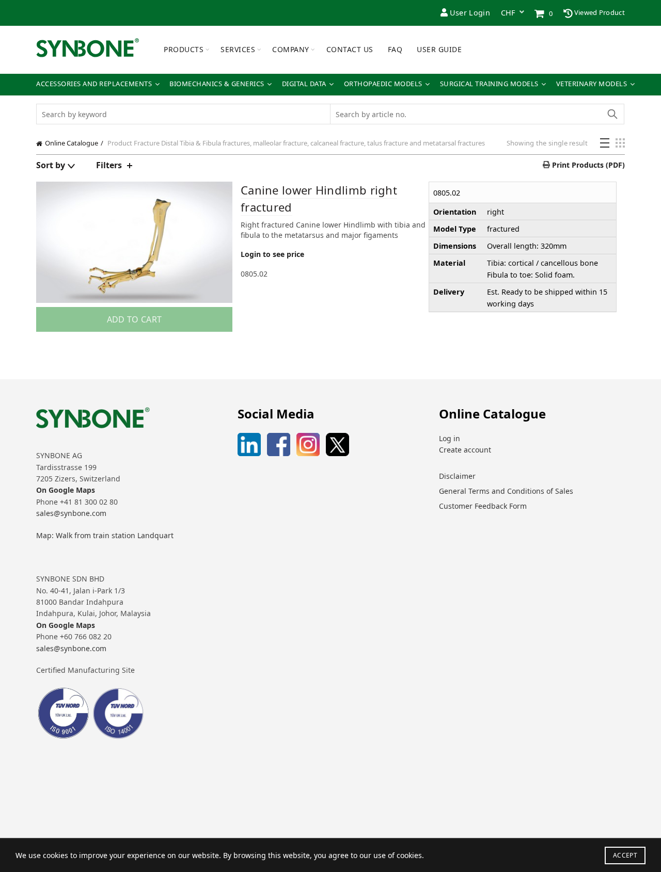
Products (183, 49)
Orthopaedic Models (383, 83)
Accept (625, 855)
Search (612, 114)
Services (238, 49)
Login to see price (272, 254)
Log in (449, 438)
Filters (109, 165)
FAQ (395, 49)
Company (290, 49)
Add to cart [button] (134, 319)
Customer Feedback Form (483, 506)
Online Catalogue (71, 143)
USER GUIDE (439, 49)
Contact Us (349, 49)
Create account (465, 450)
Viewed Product (599, 12)
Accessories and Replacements (94, 83)
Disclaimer (457, 476)
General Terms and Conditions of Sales (506, 491)
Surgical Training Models (489, 83)
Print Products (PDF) (587, 165)
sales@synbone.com (71, 513)
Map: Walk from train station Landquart (105, 535)
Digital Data (304, 83)
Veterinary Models (591, 83)
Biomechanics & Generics (216, 83)
